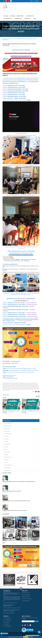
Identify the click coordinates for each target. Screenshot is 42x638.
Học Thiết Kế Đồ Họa (7, 617)
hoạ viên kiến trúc (18, 18)
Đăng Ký (25, 636)
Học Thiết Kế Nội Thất (7, 619)
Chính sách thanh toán (26, 592)
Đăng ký (31, 1)
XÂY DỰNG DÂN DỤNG (7, 470)
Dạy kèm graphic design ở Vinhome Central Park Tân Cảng (24, 385)
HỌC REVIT (5, 449)
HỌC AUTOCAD (6, 436)
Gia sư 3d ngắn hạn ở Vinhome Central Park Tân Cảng (18, 387)
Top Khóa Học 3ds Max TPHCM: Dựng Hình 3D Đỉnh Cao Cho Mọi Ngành (15, 510)
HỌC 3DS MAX (6, 441)
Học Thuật (8, 38)
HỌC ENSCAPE (6, 454)
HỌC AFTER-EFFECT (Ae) (8, 457)
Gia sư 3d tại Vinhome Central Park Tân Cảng (31, 388)
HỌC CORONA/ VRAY (7, 444)
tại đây (28, 100)
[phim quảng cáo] (32, 18)
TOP (21, 588)
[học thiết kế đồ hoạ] (35, 16)
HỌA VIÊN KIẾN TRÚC (7, 428)
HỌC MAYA (5, 462)
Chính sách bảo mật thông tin (27, 598)
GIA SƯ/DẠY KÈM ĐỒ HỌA (8, 465)
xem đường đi (36, 272)
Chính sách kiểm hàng (26, 600)
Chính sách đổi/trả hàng (26, 596)
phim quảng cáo (27, 18)
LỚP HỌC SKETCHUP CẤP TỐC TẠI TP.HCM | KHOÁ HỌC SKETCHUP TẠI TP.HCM (16, 500)
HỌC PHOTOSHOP (7, 431)
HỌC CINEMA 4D (6, 459)
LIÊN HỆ (34, 18)
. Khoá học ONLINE (7, 98)
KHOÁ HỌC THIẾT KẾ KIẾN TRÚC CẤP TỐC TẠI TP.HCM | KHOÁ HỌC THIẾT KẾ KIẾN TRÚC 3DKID (19, 481)
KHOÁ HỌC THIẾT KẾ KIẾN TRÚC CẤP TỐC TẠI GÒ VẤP (12, 491)
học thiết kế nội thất (7, 18)
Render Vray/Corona (22, 81)
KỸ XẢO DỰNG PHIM (7, 467)
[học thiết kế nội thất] (13, 18)
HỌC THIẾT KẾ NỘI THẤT (7, 423)
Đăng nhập (37, 1)
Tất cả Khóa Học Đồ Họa (8, 626)
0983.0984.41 (5, 633)
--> (19, 98)
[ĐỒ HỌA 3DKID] (5, 6)
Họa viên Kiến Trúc (7, 621)
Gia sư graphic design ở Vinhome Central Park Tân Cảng (23, 389)
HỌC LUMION (6, 446)
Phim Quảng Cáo (6, 624)
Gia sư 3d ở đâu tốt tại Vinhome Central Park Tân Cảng (15, 388)
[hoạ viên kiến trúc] (23, 18)
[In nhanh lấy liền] (24, 16)
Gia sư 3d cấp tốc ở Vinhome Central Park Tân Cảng (20, 386)
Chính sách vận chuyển (26, 594)
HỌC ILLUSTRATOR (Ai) (7, 433)
